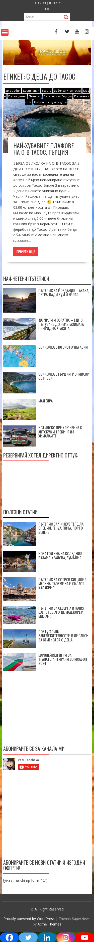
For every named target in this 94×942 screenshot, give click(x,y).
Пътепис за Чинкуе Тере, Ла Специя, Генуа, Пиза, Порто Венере (60, 528)
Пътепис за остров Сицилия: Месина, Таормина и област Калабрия (62, 583)
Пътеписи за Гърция (57, 96)
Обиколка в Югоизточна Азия (63, 347)
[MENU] (5, 32)
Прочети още (26, 251)
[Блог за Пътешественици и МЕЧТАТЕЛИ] (47, 63)
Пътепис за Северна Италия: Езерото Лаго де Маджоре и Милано (61, 612)
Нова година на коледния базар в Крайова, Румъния (60, 555)
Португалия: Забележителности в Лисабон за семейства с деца (63, 635)
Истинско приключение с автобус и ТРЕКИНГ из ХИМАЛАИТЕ (60, 431)
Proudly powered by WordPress (29, 918)
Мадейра (45, 400)
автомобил (13, 90)
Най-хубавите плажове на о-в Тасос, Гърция (43, 148)
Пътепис (35, 96)
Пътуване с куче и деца (50, 102)
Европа (47, 90)
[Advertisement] (47, 815)
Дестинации (31, 90)
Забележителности (67, 90)
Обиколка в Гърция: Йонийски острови (63, 376)
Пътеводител (17, 96)
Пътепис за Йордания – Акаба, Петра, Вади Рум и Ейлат (63, 292)
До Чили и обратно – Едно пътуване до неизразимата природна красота (61, 324)
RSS (47, 9)
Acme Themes (49, 924)
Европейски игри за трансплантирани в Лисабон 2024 (62, 659)
